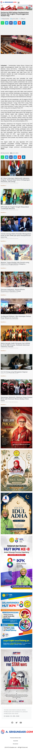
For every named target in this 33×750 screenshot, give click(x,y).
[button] (18, 2)
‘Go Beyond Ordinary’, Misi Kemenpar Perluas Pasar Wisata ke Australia (16, 317)
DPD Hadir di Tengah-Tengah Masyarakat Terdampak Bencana (15, 207)
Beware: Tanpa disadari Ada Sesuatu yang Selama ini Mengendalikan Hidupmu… (15, 263)
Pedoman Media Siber (15, 737)
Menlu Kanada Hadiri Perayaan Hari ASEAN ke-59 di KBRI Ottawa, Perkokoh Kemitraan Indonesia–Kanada (15, 344)
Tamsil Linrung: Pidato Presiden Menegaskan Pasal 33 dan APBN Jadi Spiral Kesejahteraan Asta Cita (16, 235)
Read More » (3, 185)
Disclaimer (15, 743)
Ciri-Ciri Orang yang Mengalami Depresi (14, 372)
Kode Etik (15, 740)
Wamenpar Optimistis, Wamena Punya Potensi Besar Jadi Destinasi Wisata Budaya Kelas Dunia (16, 398)
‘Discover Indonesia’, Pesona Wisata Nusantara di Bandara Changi (13, 290)
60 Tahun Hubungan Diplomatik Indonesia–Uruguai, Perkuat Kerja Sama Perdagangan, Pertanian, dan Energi (15, 179)
